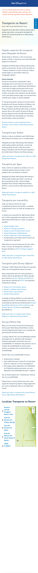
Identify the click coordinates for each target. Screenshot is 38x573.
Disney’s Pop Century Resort (13, 292)
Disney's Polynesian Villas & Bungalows (17, 235)
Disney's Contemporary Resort (14, 229)
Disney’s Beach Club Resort (11, 307)
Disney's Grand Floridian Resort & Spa (17, 231)
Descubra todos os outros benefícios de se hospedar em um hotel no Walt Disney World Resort (17, 125)
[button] (36, 23)
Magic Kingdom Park (11, 226)
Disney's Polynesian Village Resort (15, 233)
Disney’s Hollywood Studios (21, 278)
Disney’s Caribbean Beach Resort (15, 289)
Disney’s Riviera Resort (11, 294)
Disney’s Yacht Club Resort (22, 305)
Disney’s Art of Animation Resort (15, 287)
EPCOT (17, 249)
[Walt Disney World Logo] (19, 3)
